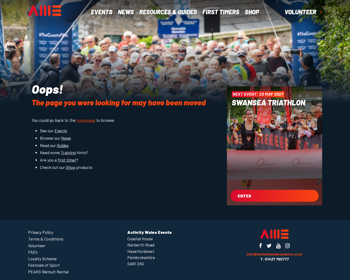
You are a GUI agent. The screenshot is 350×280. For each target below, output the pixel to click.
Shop (70, 167)
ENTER (244, 195)
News (126, 11)
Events (101, 11)
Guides (63, 145)
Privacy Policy (40, 232)
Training (68, 152)
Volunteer (301, 12)
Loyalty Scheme (42, 258)
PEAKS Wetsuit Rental (48, 271)
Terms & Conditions (45, 238)
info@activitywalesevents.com (274, 254)
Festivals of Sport (44, 265)
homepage (85, 120)
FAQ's (33, 252)
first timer (67, 159)
